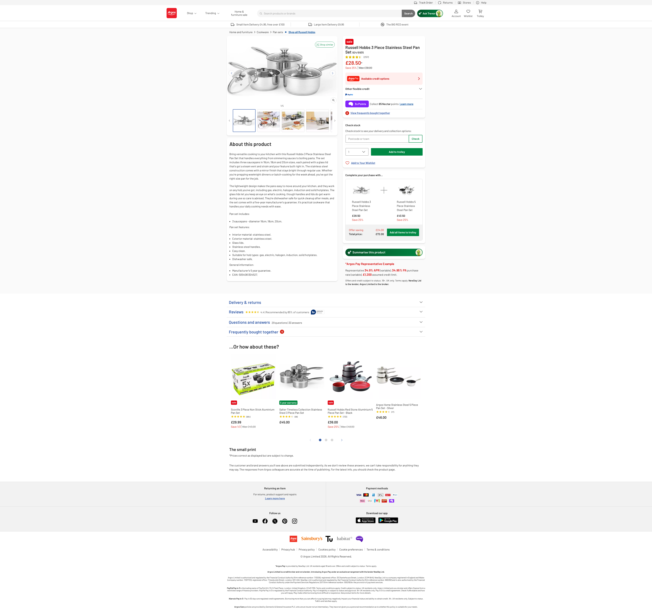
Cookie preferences (351, 549)
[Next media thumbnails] (334, 121)
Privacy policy (307, 549)
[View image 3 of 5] (293, 120)
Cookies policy (327, 549)
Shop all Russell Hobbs (301, 32)
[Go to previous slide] (231, 73)
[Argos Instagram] (295, 521)
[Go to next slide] (333, 73)
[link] (384, 112)
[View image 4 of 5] (317, 120)
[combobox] (329, 13)
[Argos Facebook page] (265, 521)
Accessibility (270, 549)
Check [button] (415, 138)
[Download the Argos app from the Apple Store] (366, 522)
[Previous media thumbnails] (229, 121)
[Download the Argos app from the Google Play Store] (388, 522)
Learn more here (275, 498)
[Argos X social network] (275, 521)
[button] (325, 45)
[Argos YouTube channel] (255, 521)
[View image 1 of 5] (244, 121)
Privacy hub (288, 549)
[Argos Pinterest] (285, 521)
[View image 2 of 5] (268, 120)
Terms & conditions (378, 549)
